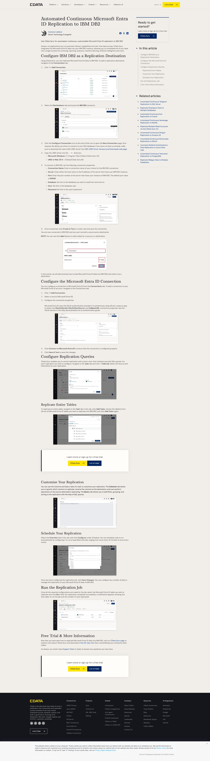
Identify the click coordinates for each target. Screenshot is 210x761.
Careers (127, 726)
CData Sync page (117, 640)
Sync (87, 705)
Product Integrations (112, 709)
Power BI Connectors (73, 730)
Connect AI (90, 709)
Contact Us (128, 730)
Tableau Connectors (73, 733)
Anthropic (166, 705)
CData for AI (118, 4)
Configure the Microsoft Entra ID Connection (153, 62)
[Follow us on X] (124, 33)
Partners (127, 723)
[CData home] (38, 5)
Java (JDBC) (70, 709)
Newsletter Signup (150, 719)
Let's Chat (169, 4)
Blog (145, 712)
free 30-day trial (87, 643)
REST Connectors (72, 723)
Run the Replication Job (150, 81)
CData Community (150, 705)
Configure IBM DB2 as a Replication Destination (150, 55)
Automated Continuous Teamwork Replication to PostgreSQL (154, 155)
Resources (147, 716)
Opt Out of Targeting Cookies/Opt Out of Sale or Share (156, 754)
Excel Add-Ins (71, 726)
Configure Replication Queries (152, 67)
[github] (39, 723)
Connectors (109, 705)
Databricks (167, 709)
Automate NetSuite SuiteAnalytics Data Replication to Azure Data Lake (154, 147)
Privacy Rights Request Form (105, 750)
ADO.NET (69, 712)
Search (156, 5)
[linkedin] (31, 723)
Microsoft (166, 716)
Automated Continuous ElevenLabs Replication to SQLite (154, 140)
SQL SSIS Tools (91, 712)
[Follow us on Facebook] (120, 33)
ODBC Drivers (71, 705)
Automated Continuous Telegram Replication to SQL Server (153, 102)
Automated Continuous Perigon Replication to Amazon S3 (152, 133)
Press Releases (129, 709)
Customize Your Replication (153, 74)
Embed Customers (111, 718)
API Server (70, 719)
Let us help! (94, 463)
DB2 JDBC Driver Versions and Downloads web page (106, 149)
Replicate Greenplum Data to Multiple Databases (152, 109)
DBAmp (88, 716)
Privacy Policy (161, 748)
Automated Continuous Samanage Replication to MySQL (154, 121)
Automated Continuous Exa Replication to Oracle (151, 115)
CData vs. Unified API (112, 725)
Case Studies (148, 709)
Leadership (128, 719)
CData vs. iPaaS (110, 721)
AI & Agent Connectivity (109, 713)
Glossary (147, 723)
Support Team (68, 649)
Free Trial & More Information (152, 84)
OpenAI (165, 723)
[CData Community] (43, 723)
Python (69, 716)
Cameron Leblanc (55, 32)
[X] (35, 723)
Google (165, 712)
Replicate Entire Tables (152, 70)
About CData (129, 705)
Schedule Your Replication (153, 77)
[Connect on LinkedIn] (127, 33)
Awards (127, 716)
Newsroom (128, 712)
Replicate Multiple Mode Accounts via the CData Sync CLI (154, 127)
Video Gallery (148, 726)
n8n (164, 719)
